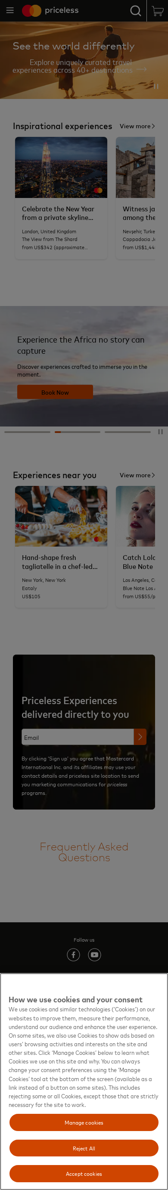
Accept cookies (84, 1173)
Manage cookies (84, 1122)
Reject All (84, 1148)
